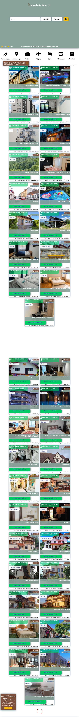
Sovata (43, 393)
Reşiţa (12, 246)
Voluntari (28, 304)
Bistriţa (12, 625)
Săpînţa (43, 683)
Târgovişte (44, 72)
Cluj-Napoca (45, 480)
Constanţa (13, 275)
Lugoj (11, 188)
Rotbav (43, 451)
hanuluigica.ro (39, 5)
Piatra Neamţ (14, 509)
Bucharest (13, 72)
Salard (43, 130)
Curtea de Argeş (46, 246)
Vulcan (43, 101)
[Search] (66, 19)
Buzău (12, 101)
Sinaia (11, 393)
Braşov (12, 217)
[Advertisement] (39, 343)
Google (5, 698)
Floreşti (43, 596)
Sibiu (11, 713)
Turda (43, 654)
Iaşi (11, 130)
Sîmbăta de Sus (15, 538)
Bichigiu (12, 159)
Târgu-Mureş (45, 567)
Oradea (43, 275)
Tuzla (42, 188)
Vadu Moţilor (14, 364)
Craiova (43, 364)
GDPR (12, 705)
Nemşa (12, 596)
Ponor (43, 217)
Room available (19, 90)
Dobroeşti (44, 422)
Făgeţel (43, 509)
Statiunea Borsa (46, 538)
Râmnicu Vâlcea (15, 567)
